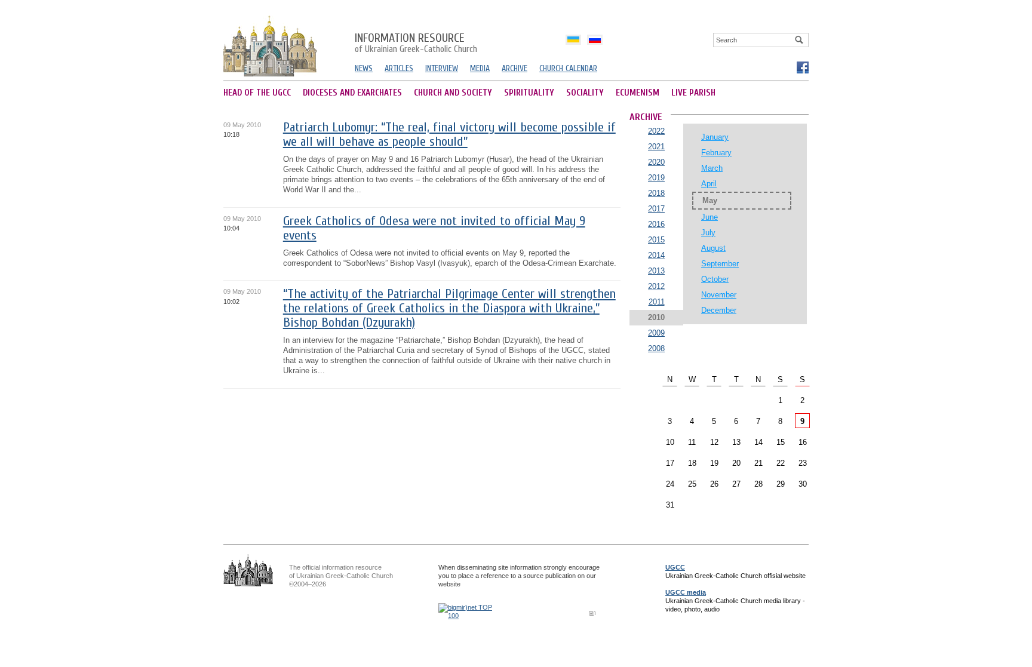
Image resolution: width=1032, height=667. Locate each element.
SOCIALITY (585, 93)
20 (736, 463)
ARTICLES (399, 68)
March (712, 168)
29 (780, 483)
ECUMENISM (637, 93)
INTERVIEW (441, 68)
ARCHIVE (514, 68)
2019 (656, 177)
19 (714, 463)
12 (714, 442)
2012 (656, 286)
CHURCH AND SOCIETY (453, 93)
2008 (656, 348)
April (709, 183)
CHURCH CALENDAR (568, 68)
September (720, 263)
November (718, 294)
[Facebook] (802, 66)
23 (802, 463)
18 (692, 463)
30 (802, 483)
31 (670, 504)
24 (670, 483)
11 (692, 442)
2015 (656, 239)
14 (758, 442)
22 (780, 463)
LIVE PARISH (693, 93)
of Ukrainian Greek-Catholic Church (416, 43)
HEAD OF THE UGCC (257, 93)
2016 (656, 224)
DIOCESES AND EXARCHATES (352, 93)
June (709, 217)
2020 (656, 162)
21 (758, 463)
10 (670, 442)
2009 (656, 332)
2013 (656, 270)
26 (714, 483)
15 (780, 442)
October (715, 279)
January (715, 137)
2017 (656, 208)
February (716, 152)
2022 (656, 131)
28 (758, 483)
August (713, 248)
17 (670, 463)
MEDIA (480, 68)
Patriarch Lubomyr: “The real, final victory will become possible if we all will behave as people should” (449, 134)
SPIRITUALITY (529, 93)
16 (802, 442)
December (718, 310)
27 (736, 483)
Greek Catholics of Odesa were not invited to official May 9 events (434, 228)
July (708, 232)
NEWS (364, 68)
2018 (656, 193)
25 (692, 483)
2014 (656, 255)
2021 (656, 146)
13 (736, 442)
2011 (657, 301)
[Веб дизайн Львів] (594, 613)
